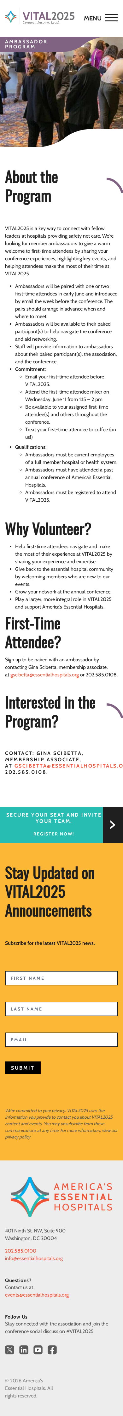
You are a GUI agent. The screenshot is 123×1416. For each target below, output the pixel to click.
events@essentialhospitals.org (37, 1295)
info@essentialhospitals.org (34, 1258)
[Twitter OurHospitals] (9, 1349)
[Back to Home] (58, 16)
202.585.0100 (20, 1251)
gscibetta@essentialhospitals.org (44, 675)
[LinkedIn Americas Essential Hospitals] (23, 1349)
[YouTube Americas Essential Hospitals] (38, 1349)
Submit (23, 1068)
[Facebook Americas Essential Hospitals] (52, 1349)
